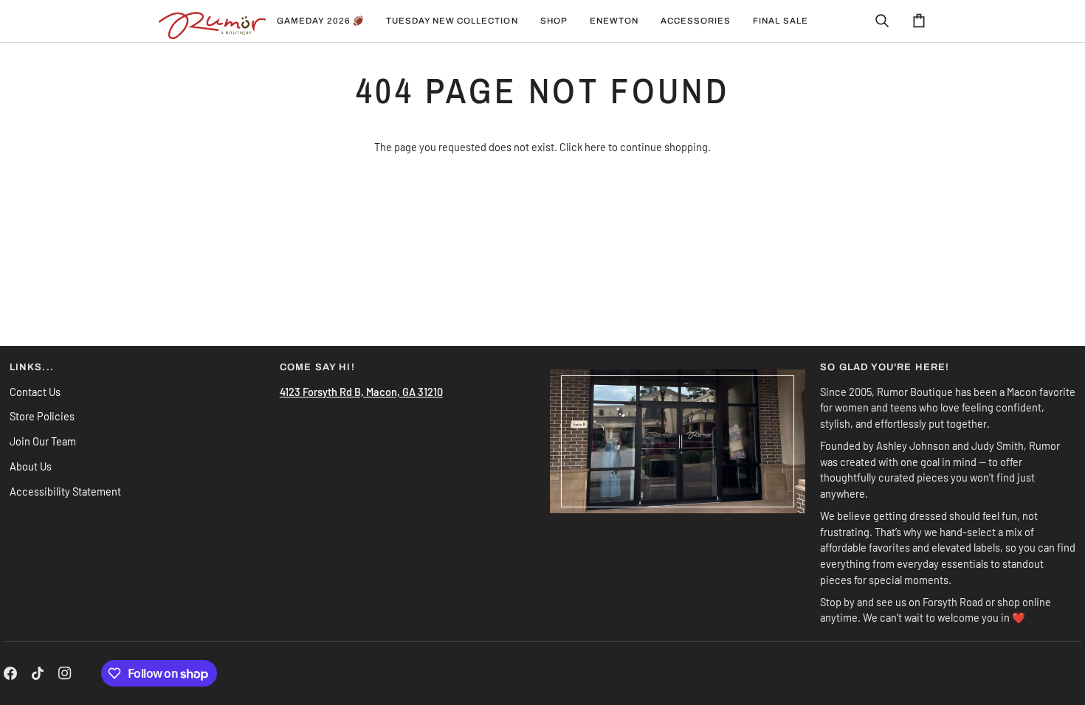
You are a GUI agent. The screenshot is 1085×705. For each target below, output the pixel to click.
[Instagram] (65, 673)
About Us (31, 466)
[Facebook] (10, 673)
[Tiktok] (38, 673)
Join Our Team (43, 441)
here (595, 146)
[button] (452, 21)
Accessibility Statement (65, 491)
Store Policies (42, 416)
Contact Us (35, 391)
